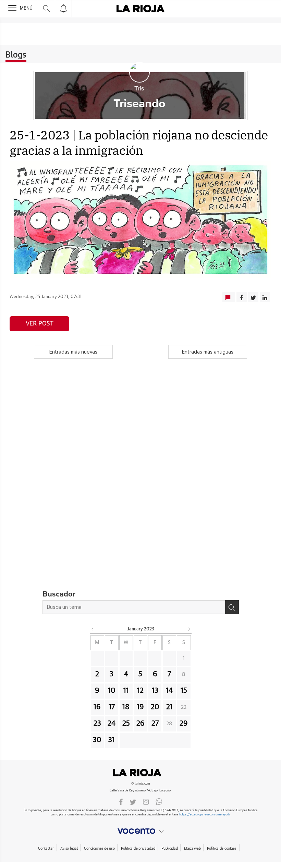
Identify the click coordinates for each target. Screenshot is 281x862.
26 (140, 723)
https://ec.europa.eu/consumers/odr (204, 814)
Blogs (15, 55)
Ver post (39, 324)
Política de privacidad (138, 848)
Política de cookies (221, 848)
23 (97, 723)
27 (155, 723)
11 (126, 690)
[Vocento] (140, 831)
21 (169, 707)
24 (111, 723)
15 (184, 690)
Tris (139, 89)
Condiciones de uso (99, 848)
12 (140, 690)
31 (111, 740)
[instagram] (146, 801)
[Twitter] (133, 801)
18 (126, 707)
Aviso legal (69, 848)
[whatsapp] (159, 801)
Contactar (45, 848)
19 (140, 707)
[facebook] (121, 801)
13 (155, 690)
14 (169, 690)
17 (112, 707)
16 (97, 707)
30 (97, 740)
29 (184, 723)
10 (111, 690)
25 (126, 723)
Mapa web (192, 848)
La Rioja (140, 772)
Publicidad (169, 848)
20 (155, 707)
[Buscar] (232, 607)
